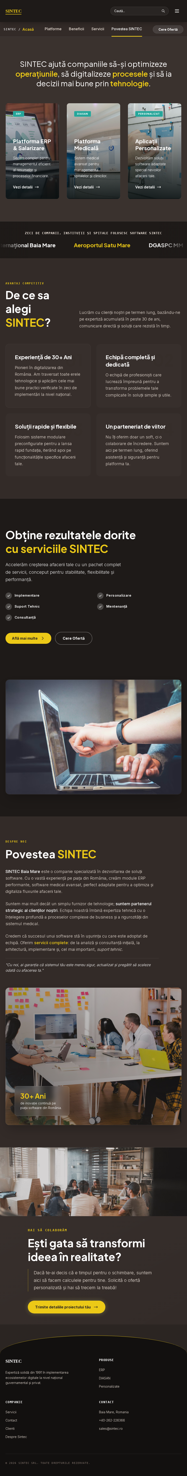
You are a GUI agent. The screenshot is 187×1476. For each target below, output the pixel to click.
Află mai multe (25, 638)
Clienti (10, 1428)
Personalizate (109, 1386)
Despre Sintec (16, 1437)
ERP (102, 1370)
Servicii (97, 29)
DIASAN (104, 1378)
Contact (11, 1420)
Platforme (53, 29)
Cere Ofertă (168, 29)
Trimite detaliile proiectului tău (63, 1307)
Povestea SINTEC (127, 29)
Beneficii (76, 29)
